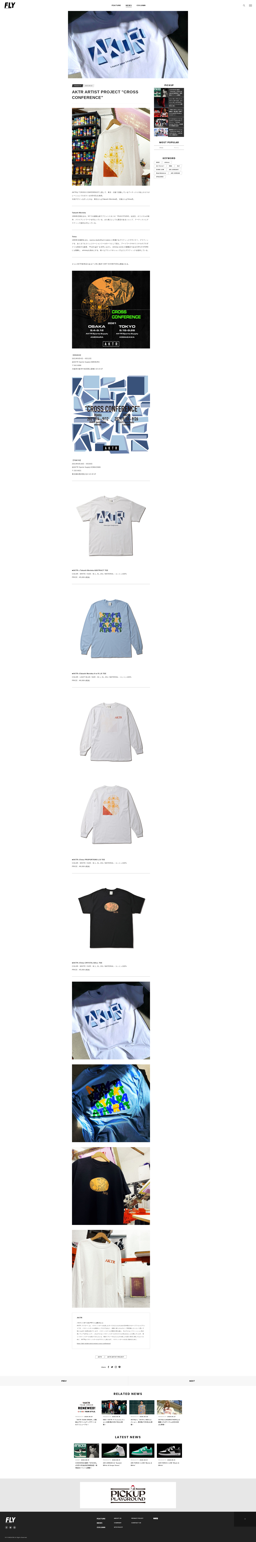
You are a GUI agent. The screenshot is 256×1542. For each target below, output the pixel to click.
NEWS (129, 5)
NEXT (192, 1381)
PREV (64, 1381)
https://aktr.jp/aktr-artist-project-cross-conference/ (94, 1343)
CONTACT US (136, 1523)
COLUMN (141, 5)
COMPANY (118, 1523)
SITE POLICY (118, 1527)
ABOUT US (118, 1518)
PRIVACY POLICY (137, 1518)
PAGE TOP (245, 1519)
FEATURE (116, 5)
